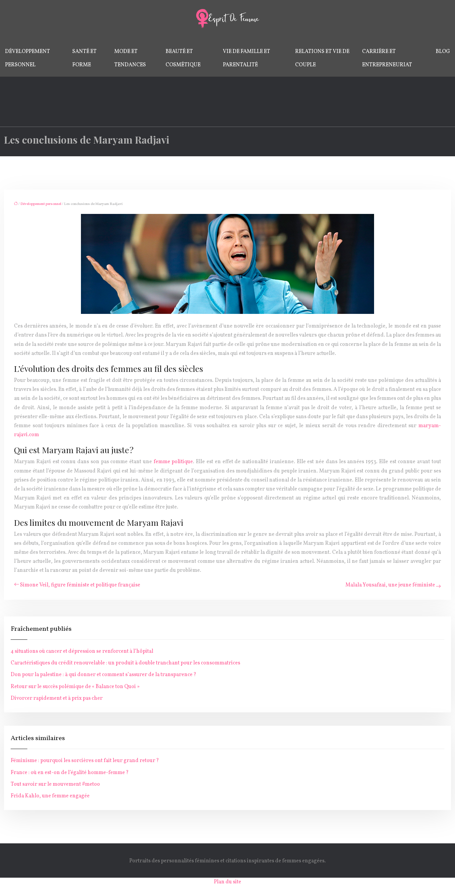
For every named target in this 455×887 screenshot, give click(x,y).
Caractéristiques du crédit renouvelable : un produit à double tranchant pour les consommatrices (125, 663)
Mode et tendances (130, 58)
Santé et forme (84, 58)
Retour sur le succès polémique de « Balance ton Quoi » (75, 686)
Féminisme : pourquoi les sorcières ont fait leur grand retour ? (85, 760)
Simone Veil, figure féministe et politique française (80, 585)
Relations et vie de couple (322, 58)
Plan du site (227, 882)
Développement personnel (27, 58)
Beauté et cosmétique (183, 58)
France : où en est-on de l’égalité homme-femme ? (70, 772)
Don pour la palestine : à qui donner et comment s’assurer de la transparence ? (103, 674)
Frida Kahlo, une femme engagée (50, 796)
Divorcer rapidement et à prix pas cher (57, 698)
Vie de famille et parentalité (246, 58)
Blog (443, 51)
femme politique (173, 461)
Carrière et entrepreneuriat (387, 58)
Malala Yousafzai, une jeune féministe (390, 585)
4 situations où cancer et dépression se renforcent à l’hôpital (82, 651)
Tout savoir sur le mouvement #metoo (55, 784)
